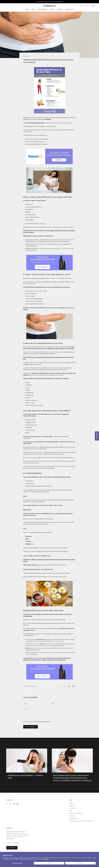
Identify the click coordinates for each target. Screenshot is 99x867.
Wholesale (72, 816)
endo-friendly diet (37, 658)
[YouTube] (17, 804)
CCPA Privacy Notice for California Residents (81, 821)
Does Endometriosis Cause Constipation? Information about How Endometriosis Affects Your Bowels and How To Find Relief (72, 777)
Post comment (30, 726)
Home (27, 9)
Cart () (93, 5)
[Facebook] (6, 804)
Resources (59, 9)
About (52, 9)
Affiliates (72, 805)
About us (72, 803)
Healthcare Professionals (76, 813)
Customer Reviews (42, 9)
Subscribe (12, 847)
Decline (80, 863)
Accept (49, 863)
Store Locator (69, 9)
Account (81, 5)
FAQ (71, 811)
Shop (33, 9)
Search (87, 5)
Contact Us (72, 808)
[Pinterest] (14, 804)
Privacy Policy (45, 859)
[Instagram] (10, 804)
